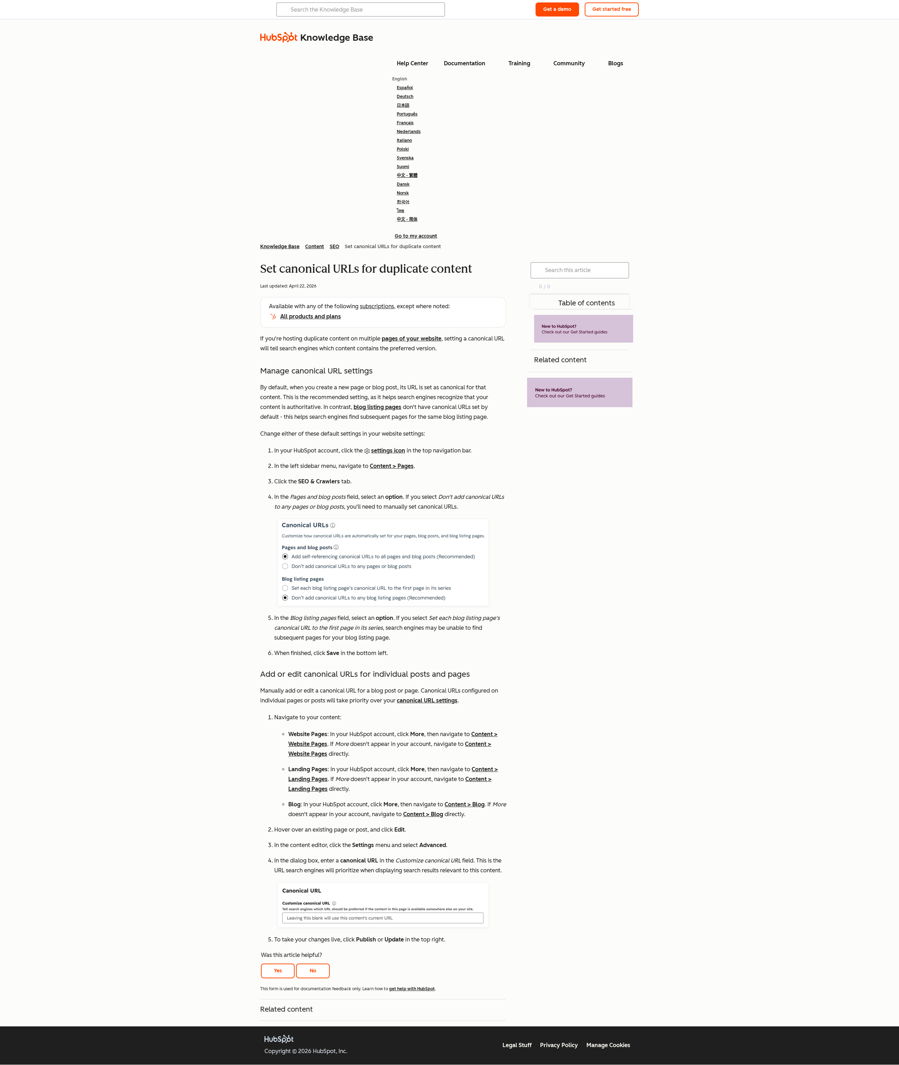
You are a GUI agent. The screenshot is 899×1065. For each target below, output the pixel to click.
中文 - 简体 (407, 219)
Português (407, 114)
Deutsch (405, 96)
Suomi (403, 166)
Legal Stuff (517, 1045)
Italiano (404, 140)
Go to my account (416, 236)
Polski (403, 149)
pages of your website (411, 338)
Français (405, 122)
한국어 (403, 201)
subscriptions (377, 306)
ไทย (400, 210)
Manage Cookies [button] (608, 1045)
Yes (278, 971)
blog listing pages (377, 407)
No (313, 971)
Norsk (403, 193)
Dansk (403, 184)
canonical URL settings (427, 700)
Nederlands (409, 131)
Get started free (611, 9)
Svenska (405, 158)
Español (405, 87)
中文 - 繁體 (407, 175)
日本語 (403, 105)
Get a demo (557, 9)
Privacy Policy (559, 1045)
